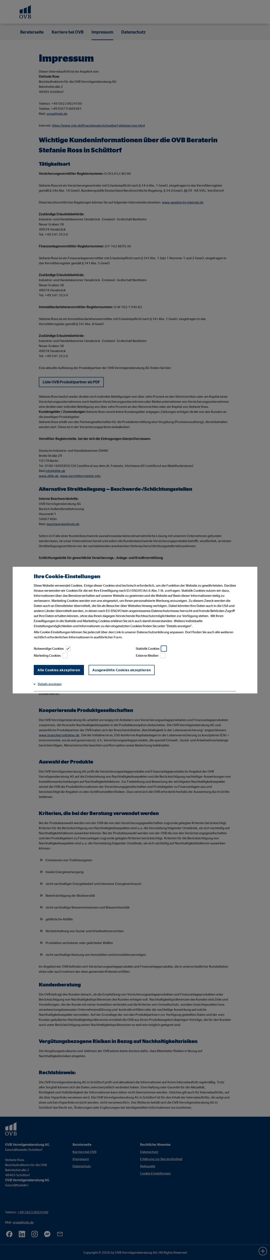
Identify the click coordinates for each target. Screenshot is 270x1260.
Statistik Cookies (147, 648)
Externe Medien (147, 655)
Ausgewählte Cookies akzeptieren (121, 670)
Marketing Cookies (47, 655)
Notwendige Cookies (49, 648)
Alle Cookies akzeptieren (59, 670)
